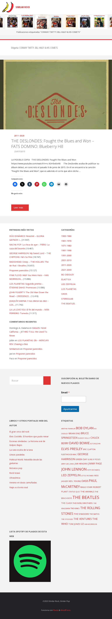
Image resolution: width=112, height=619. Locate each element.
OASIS (64, 293)
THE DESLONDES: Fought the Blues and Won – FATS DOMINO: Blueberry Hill (52, 143)
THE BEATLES (68, 303)
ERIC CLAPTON (89, 449)
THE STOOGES (67, 519)
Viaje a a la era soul (18, 487)
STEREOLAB (67, 298)
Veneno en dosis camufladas (23, 482)
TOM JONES (74, 524)
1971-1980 (66, 245)
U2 (82, 524)
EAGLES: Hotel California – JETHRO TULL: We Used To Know (28, 332)
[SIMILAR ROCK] (7, 7)
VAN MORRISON (90, 524)
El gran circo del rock (19, 431)
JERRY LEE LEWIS (67, 464)
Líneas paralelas (17, 454)
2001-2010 (66, 260)
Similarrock (14, 349)
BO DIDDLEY (67, 274)
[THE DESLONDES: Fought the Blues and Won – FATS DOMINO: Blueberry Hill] (56, 112)
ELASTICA (66, 279)
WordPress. (66, 610)
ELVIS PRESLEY (71, 449)
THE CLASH (66, 503)
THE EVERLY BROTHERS (83, 503)
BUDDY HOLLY (84, 438)
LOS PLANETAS (68, 289)
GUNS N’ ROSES (94, 459)
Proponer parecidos (32, 349)
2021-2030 (66, 269)
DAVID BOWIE (79, 443)
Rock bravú (14, 473)
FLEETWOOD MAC (69, 454)
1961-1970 (66, 240)
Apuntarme (70, 409)
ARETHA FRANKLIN (68, 428)
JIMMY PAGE (95, 463)
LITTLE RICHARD (87, 475)
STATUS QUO (74, 491)
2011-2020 (19, 135)
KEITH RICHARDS (93, 470)
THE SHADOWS (81, 514)
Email (65, 392)
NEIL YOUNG (75, 481)
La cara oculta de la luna (21, 449)
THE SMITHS (94, 514)
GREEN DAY (81, 459)
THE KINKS (75, 508)
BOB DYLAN (85, 428)
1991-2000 (66, 255)
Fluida (55, 610)
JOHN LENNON (74, 469)
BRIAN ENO (74, 433)
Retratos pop (15, 468)
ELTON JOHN (95, 443)
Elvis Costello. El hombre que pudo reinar (29, 436)
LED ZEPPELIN (68, 284)
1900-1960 (66, 236)
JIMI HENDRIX (81, 463)
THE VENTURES (83, 519)
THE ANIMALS (87, 491)
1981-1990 (66, 250)
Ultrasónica (14, 477)
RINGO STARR (86, 487)
